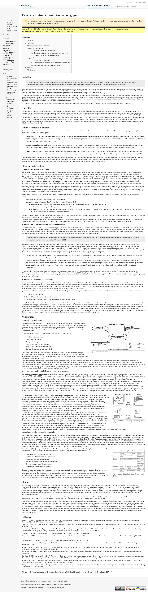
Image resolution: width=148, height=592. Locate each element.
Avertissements (59, 588)
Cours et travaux (10, 41)
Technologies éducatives (8, 63)
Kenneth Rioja (51, 29)
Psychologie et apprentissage (9, 53)
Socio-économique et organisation (8, 57)
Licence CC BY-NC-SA (51, 584)
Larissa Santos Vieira (65, 29)
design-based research (80, 89)
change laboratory (55, 396)
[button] (33, 6)
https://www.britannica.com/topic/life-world (73, 540)
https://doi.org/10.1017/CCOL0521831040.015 (84, 531)
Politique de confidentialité (29, 588)
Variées (7, 66)
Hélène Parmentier (39, 29)
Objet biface (30, 151)
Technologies (9, 61)
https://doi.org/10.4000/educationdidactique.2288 (85, 558)
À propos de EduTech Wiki (46, 588)
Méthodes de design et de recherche (8, 48)
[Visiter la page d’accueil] (9, 8)
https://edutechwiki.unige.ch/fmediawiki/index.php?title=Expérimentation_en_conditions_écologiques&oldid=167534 (72, 572)
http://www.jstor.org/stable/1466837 (51, 522)
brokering (32, 136)
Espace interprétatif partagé (36, 145)
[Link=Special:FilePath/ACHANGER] (128, 461)
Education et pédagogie (8, 44)
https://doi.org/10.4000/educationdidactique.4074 (42, 549)
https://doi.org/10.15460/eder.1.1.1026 (60, 562)
